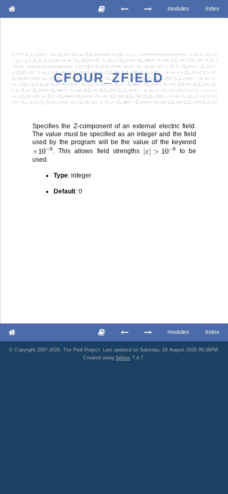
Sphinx (123, 357)
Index (212, 8)
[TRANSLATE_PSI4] (148, 9)
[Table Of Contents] (102, 9)
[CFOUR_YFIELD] (125, 9)
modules (178, 8)
